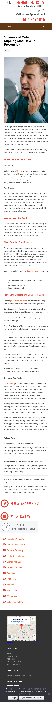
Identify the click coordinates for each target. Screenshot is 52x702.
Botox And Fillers (15, 601)
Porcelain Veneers (15, 538)
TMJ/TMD (11, 578)
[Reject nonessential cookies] (49, 694)
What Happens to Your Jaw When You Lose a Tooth (24, 461)
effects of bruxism (33, 271)
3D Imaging (12, 596)
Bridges (10, 584)
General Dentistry (15, 550)
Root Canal (12, 590)
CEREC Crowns (14, 567)
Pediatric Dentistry (15, 555)
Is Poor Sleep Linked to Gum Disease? (19, 443)
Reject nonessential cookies (31, 698)
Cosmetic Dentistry (16, 544)
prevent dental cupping (18, 300)
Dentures (11, 573)
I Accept (12, 698)
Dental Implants (14, 561)
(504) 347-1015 (12, 656)
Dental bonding (9, 383)
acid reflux (18, 171)
